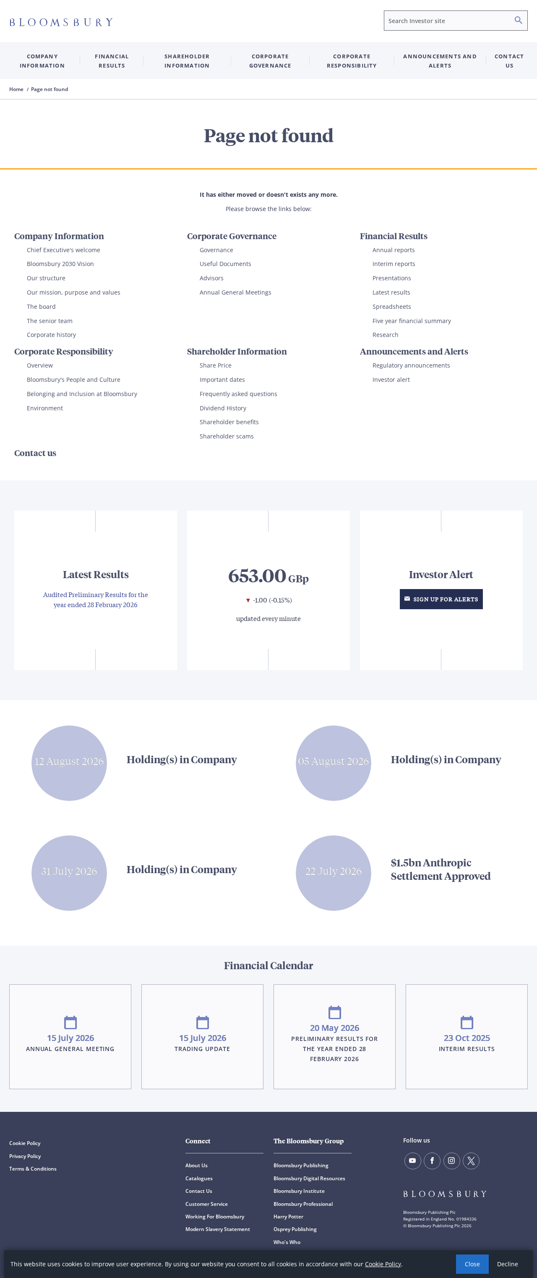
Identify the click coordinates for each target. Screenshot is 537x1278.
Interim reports (394, 264)
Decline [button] (507, 1264)
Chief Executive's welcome (63, 250)
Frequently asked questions (238, 394)
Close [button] (472, 1264)
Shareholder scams (227, 436)
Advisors (212, 278)
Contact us (509, 60)
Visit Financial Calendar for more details (268, 1022)
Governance (216, 250)
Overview (40, 365)
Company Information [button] (42, 60)
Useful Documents (225, 264)
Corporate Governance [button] (270, 60)
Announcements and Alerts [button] (440, 60)
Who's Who (287, 1242)
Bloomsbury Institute (299, 1191)
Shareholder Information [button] (187, 60)
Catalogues (199, 1178)
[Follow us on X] (471, 1161)
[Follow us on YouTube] (412, 1161)
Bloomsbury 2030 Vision (60, 264)
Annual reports (394, 250)
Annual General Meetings (235, 292)
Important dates (222, 379)
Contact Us (198, 1191)
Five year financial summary (412, 321)
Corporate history (51, 335)
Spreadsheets (392, 306)
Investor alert (391, 379)
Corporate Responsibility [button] (352, 60)
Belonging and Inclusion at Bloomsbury (82, 394)
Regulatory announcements (411, 365)
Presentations (392, 278)
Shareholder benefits (229, 422)
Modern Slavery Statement (217, 1229)
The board (41, 306)
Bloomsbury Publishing (301, 1165)
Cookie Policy (383, 1264)
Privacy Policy (25, 1156)
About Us (196, 1165)
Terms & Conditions (33, 1168)
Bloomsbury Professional (303, 1204)
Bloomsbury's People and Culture (73, 379)
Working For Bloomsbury (214, 1216)
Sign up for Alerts (445, 599)
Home (17, 89)
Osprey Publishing (295, 1229)
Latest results (391, 292)
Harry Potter (288, 1216)
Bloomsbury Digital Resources (309, 1178)
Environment (45, 408)
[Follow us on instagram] (451, 1161)
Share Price (216, 365)
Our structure (46, 278)
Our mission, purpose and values (73, 292)
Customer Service (206, 1204)
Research (386, 335)
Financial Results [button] (112, 60)
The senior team (50, 321)
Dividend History (223, 408)
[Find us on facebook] (432, 1161)
